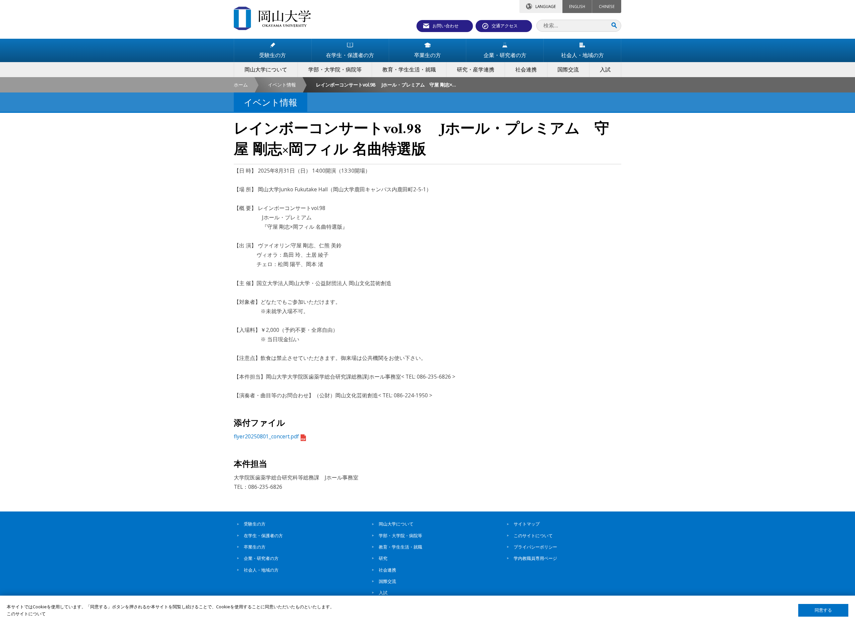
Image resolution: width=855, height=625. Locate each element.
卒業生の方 (255, 547)
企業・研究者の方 (261, 558)
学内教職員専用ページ (535, 558)
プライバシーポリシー (535, 547)
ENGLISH (577, 6)
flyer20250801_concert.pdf (266, 436)
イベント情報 (282, 84)
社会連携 (387, 570)
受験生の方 (255, 524)
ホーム (241, 84)
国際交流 (387, 581)
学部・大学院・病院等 (400, 536)
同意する (823, 610)
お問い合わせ (446, 26)
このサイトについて (533, 536)
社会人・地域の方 (261, 570)
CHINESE (607, 6)
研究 (383, 558)
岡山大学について (396, 524)
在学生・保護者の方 (263, 536)
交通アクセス (505, 26)
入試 (383, 593)
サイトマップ (527, 524)
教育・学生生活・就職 (400, 547)
